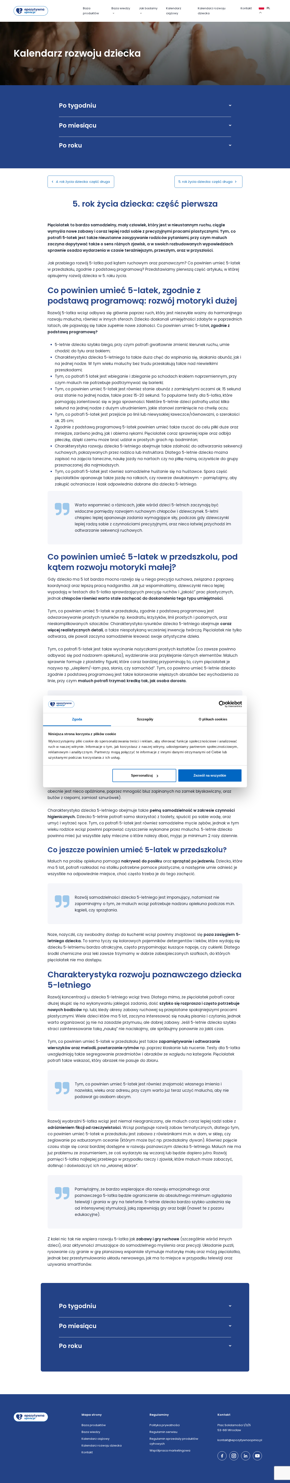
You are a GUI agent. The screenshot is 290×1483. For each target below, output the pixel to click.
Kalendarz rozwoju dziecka (211, 10)
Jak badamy (148, 8)
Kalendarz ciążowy (173, 10)
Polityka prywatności (165, 1425)
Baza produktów (91, 10)
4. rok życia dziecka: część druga (82, 181)
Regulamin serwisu (163, 1432)
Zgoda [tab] (77, 719)
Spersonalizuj (142, 775)
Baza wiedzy (120, 8)
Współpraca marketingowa (170, 1450)
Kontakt (246, 8)
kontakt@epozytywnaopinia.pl (240, 1440)
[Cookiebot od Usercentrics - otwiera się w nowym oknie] (222, 704)
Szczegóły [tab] (145, 719)
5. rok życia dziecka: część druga (205, 181)
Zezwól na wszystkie (209, 775)
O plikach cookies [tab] (213, 719)
